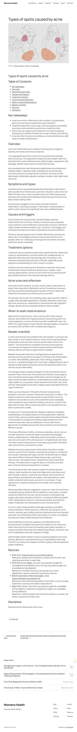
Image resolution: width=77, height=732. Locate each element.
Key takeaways (18, 86)
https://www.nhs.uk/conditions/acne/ (37, 555)
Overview (16, 89)
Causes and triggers (20, 94)
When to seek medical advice (24, 102)
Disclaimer (16, 110)
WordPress (70, 727)
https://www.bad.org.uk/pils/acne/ (26, 578)
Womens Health (10, 3)
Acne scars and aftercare (22, 99)
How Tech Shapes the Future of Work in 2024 (23, 682)
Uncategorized (34, 66)
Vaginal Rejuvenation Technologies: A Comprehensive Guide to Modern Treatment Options (34, 675)
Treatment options (20, 97)
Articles (27, 66)
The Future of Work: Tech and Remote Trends (23, 688)
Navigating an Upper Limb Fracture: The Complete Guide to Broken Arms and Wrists (34, 667)
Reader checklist (19, 105)
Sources (15, 107)
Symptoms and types (21, 92)
